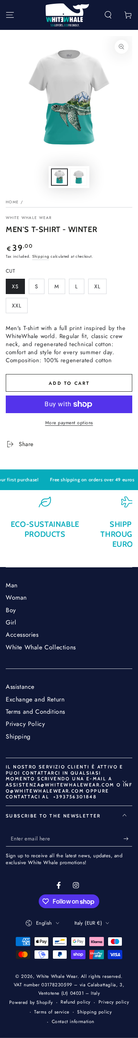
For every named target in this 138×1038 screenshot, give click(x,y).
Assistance (20, 686)
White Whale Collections (41, 647)
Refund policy (75, 1002)
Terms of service (51, 1012)
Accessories (22, 634)
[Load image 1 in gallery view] (59, 177)
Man (12, 585)
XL (100, 288)
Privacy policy (114, 1002)
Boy (11, 610)
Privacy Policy (25, 723)
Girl (11, 622)
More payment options (69, 422)
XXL (20, 307)
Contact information (73, 1021)
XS (18, 288)
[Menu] (10, 14)
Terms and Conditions (35, 711)
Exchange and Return (35, 699)
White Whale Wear (29, 218)
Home (12, 202)
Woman (16, 597)
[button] (108, 14)
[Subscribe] (127, 838)
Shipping (40, 256)
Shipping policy (94, 1012)
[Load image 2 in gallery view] (78, 177)
